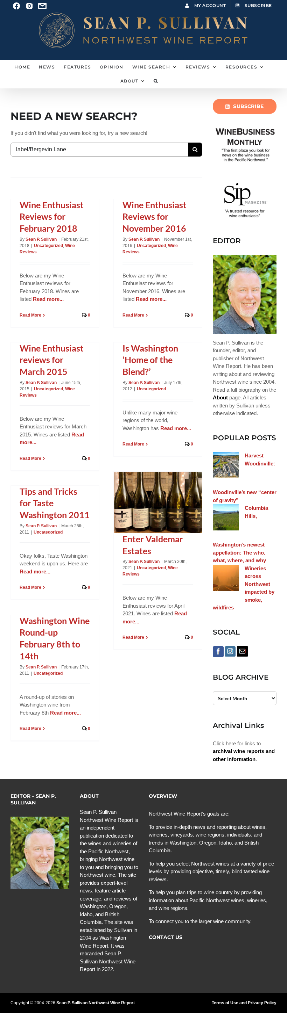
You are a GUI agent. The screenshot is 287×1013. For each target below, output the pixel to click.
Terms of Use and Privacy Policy (244, 1002)
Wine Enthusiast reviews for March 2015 (52, 360)
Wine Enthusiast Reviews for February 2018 (52, 217)
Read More (30, 315)
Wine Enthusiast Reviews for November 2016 (154, 217)
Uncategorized (48, 245)
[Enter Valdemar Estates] (158, 502)
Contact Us (165, 937)
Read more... (48, 299)
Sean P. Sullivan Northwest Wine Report (95, 1002)
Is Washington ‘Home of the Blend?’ (150, 360)
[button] (156, 81)
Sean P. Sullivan (41, 239)
